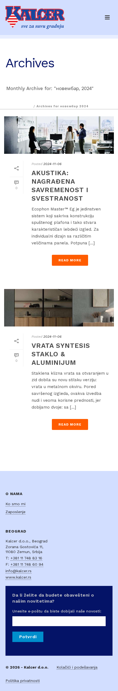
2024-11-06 (52, 164)
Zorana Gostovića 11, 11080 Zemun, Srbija (24, 549)
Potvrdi (27, 636)
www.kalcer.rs (18, 577)
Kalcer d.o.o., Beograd (26, 541)
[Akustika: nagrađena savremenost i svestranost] (59, 135)
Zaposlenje (15, 512)
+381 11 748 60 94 (26, 564)
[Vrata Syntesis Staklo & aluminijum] (59, 307)
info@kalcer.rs (18, 571)
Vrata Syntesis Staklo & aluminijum (61, 354)
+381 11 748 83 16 (26, 558)
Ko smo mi (15, 504)
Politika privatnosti (22, 680)
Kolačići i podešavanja (77, 667)
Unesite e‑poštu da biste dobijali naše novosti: (56, 611)
